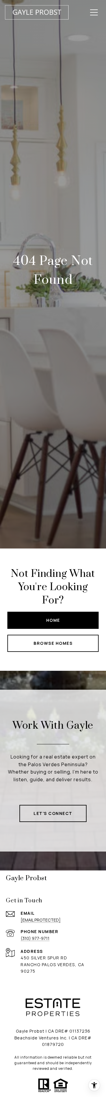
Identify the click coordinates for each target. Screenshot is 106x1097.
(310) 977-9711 (35, 938)
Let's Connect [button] (53, 813)
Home (53, 620)
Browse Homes (53, 643)
